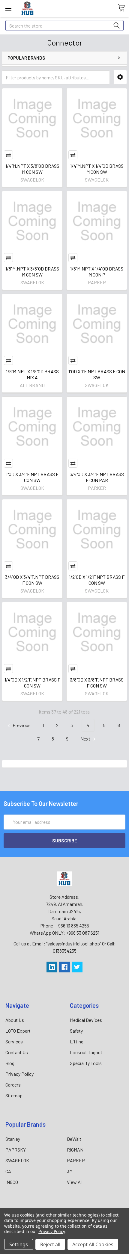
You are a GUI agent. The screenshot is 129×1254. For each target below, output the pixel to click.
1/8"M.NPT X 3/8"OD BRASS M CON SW (32, 271)
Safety (76, 1031)
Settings (18, 1244)
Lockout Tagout (86, 1052)
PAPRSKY (15, 1149)
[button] (120, 77)
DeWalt (74, 1139)
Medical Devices (86, 1020)
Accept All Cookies (92, 1244)
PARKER (76, 1160)
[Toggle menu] (8, 8)
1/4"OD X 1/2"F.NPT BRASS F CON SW (32, 682)
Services (14, 1041)
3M (70, 1171)
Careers (13, 1084)
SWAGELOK (17, 1160)
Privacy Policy (19, 1074)
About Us (14, 1020)
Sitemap (13, 1095)
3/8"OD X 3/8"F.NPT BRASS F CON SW (97, 682)
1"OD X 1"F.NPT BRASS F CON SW (96, 374)
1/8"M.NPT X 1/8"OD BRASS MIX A (32, 374)
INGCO (11, 1182)
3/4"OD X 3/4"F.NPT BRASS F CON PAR (97, 477)
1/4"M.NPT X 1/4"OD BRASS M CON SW (97, 169)
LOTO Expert (18, 1031)
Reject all (50, 1244)
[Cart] (123, 8)
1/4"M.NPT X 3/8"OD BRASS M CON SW (32, 169)
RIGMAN (75, 1149)
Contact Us (16, 1052)
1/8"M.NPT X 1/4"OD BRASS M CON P (96, 271)
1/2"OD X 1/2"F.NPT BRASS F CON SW (96, 580)
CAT (9, 1171)
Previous (21, 725)
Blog (9, 1063)
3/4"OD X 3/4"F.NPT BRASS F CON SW (32, 580)
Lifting (76, 1041)
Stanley (12, 1139)
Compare (8, 154)
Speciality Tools (86, 1063)
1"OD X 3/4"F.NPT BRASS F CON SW (32, 477)
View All (74, 1182)
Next (85, 738)
